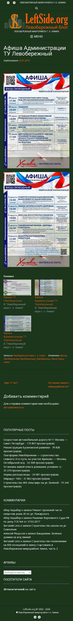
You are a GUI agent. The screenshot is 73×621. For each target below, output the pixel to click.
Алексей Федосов (14, 533)
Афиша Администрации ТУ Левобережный (46, 301)
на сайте (20, 589)
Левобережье (43, 358)
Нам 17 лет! (11, 382)
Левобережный (27, 358)
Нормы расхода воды (17, 474)
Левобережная (11, 358)
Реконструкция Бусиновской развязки (27, 447)
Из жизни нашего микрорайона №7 (58, 384)
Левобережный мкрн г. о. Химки (29, 355)
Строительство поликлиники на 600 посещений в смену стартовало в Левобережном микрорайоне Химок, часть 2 (35, 544)
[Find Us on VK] (8, 3)
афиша (63, 355)
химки (7, 362)
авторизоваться (13, 407)
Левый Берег (57, 358)
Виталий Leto (12, 525)
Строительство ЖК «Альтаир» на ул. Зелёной (31, 482)
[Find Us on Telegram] (14, 3)
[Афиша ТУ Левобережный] (17, 287)
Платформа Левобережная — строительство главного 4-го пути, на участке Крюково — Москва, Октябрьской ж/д (35, 459)
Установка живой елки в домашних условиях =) (32, 466)
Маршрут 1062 (12, 478)
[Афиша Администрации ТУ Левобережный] (48, 287)
